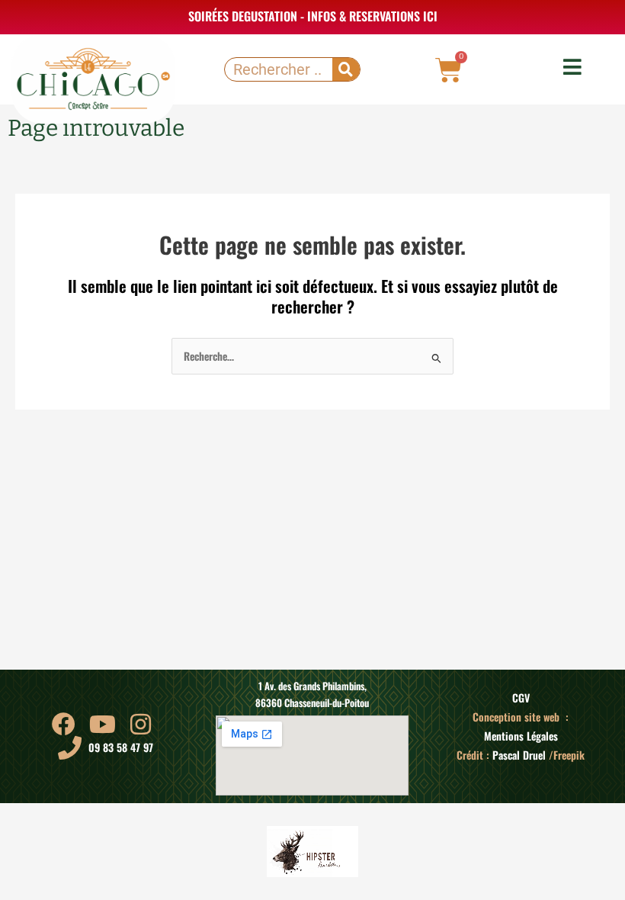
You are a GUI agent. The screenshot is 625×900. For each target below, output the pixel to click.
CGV (521, 698)
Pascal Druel (519, 755)
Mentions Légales (521, 736)
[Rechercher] (345, 69)
